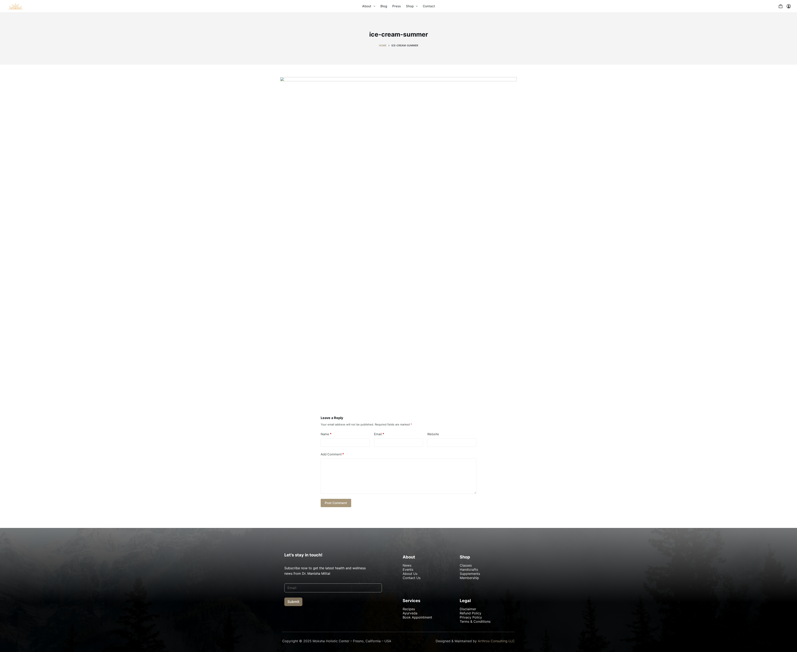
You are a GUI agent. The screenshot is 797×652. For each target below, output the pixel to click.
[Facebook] (289, 620)
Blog (383, 6)
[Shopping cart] (780, 6)
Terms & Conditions (475, 621)
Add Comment (332, 454)
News (407, 565)
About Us (410, 574)
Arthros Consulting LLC (496, 641)
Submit (293, 602)
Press (396, 6)
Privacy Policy (471, 617)
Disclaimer (468, 609)
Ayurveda (410, 613)
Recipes (409, 609)
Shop (410, 6)
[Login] (789, 6)
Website (433, 434)
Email (379, 434)
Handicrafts (469, 569)
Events (408, 569)
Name (326, 434)
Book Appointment (417, 617)
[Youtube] (300, 620)
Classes (466, 565)
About (366, 6)
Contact (429, 6)
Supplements (470, 574)
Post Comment (336, 503)
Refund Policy (470, 613)
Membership (469, 578)
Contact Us (412, 578)
